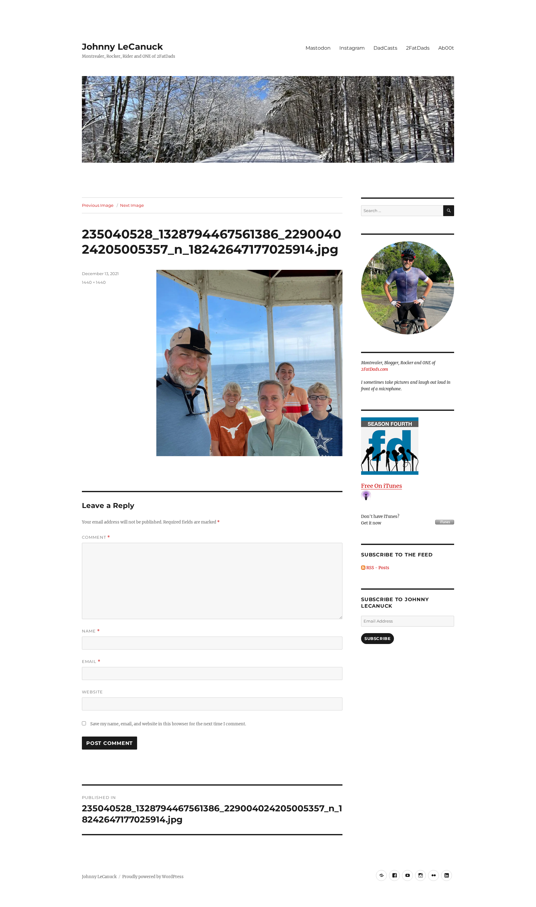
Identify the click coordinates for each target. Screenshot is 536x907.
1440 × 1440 (94, 282)
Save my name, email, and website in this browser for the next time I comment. (168, 724)
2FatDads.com (374, 369)
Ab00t (446, 48)
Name (91, 631)
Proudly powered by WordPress (153, 876)
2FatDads (418, 48)
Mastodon (318, 48)
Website (92, 691)
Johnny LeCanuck (122, 46)
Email (91, 661)
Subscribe (377, 638)
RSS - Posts (377, 567)
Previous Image (98, 205)
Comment (96, 537)
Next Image (132, 205)
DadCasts (385, 48)
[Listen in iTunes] (407, 446)
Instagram (352, 48)
